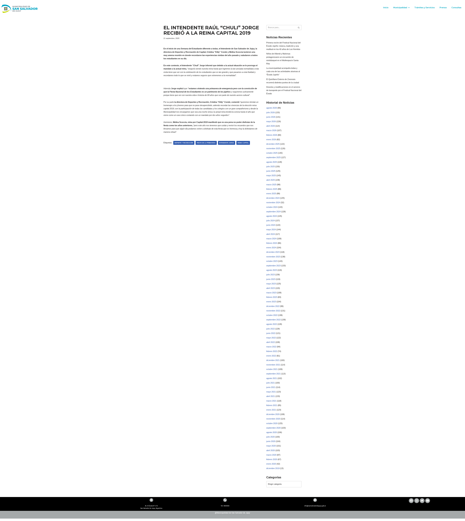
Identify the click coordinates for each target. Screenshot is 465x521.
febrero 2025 (271, 189)
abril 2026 (270, 126)
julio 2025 (270, 167)
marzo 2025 (271, 185)
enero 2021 (271, 410)
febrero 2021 (271, 405)
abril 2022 (270, 342)
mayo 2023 (271, 284)
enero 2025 (271, 194)
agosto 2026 (271, 108)
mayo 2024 (271, 230)
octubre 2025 (272, 153)
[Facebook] (411, 500)
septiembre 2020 (273, 428)
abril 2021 (270, 396)
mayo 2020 (271, 446)
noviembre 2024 (273, 202)
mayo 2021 (271, 392)
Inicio (385, 7)
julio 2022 (270, 329)
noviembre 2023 (273, 257)
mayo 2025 (271, 175)
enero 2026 (271, 139)
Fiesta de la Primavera (206, 143)
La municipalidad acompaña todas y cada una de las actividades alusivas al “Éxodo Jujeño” (283, 71)
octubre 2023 (272, 261)
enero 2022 (271, 356)
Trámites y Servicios (424, 7)
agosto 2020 (271, 432)
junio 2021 (270, 387)
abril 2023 (270, 288)
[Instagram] (416, 500)
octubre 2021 (272, 369)
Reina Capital (243, 143)
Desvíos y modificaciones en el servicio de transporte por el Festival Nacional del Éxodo (284, 90)
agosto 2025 (271, 162)
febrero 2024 (271, 243)
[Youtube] (427, 500)
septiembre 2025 (273, 157)
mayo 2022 (271, 338)
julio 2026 (270, 112)
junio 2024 (270, 225)
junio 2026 (270, 117)
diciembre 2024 (273, 198)
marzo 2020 (271, 455)
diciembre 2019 (273, 468)
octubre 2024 (272, 207)
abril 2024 (270, 234)
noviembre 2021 (273, 365)
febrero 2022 (271, 351)
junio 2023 (270, 279)
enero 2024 (271, 248)
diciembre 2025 (273, 144)
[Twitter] (422, 500)
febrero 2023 (271, 297)
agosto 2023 (271, 270)
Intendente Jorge (226, 143)
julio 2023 (270, 275)
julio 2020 (270, 437)
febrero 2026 (271, 135)
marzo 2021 (271, 401)
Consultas (456, 7)
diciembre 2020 (273, 414)
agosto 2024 (271, 216)
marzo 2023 (271, 293)
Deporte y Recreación (183, 143)
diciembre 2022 (273, 306)
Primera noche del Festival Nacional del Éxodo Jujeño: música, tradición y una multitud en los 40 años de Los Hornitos (283, 46)
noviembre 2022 (273, 311)
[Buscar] (299, 27)
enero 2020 (271, 464)
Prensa (443, 7)
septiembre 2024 (273, 212)
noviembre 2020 (273, 419)
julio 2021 (270, 383)
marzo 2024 (271, 239)
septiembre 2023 (273, 266)
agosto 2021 (271, 378)
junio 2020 (270, 441)
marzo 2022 (271, 347)
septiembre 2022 (273, 320)
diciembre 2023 (273, 252)
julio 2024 (270, 221)
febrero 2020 (271, 459)
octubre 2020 (272, 423)
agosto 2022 (271, 324)
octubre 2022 (272, 315)
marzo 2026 (271, 130)
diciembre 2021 (273, 360)
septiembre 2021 (273, 374)
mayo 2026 (271, 121)
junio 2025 (270, 171)
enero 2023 (271, 302)
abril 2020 (270, 450)
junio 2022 (270, 333)
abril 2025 (270, 180)
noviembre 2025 (273, 148)
